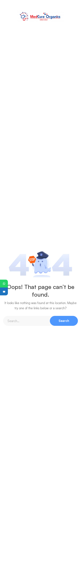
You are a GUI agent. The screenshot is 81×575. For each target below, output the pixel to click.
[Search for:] (40, 321)
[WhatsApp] (4, 284)
